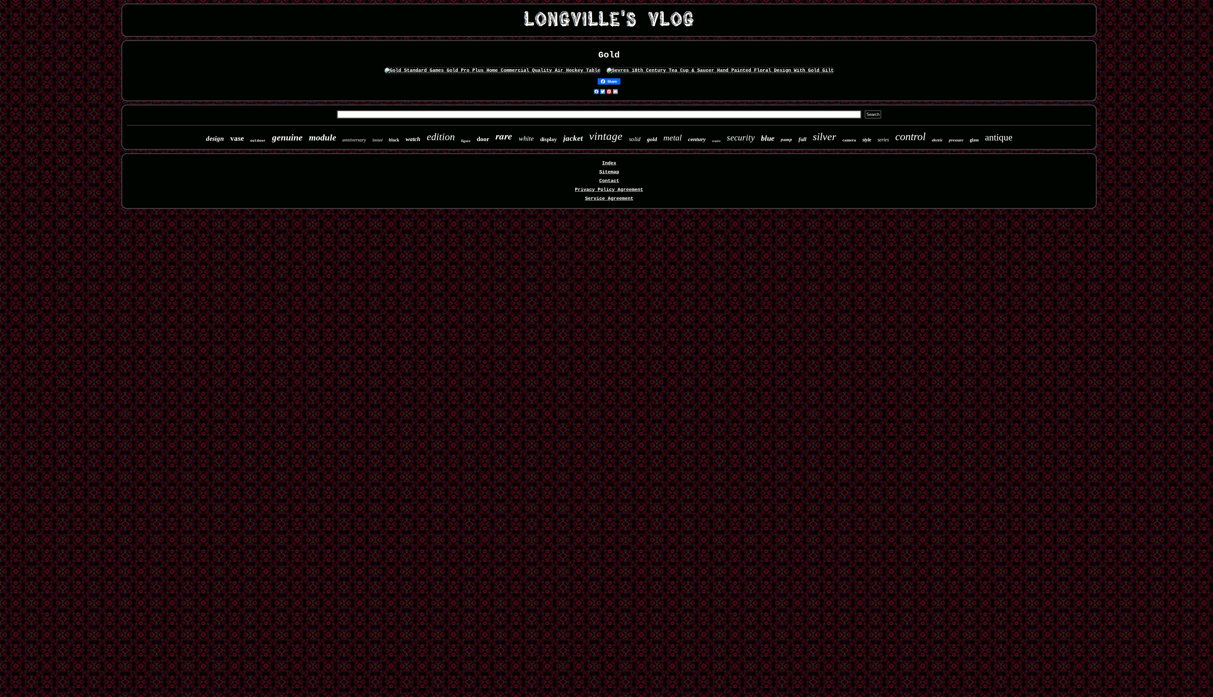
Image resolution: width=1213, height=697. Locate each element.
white (526, 138)
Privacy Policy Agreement (609, 190)
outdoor (258, 141)
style (866, 139)
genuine (287, 137)
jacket (573, 138)
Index (609, 163)
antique (998, 137)
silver (824, 136)
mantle (716, 141)
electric (937, 140)
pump (786, 139)
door (483, 138)
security (741, 137)
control (910, 136)
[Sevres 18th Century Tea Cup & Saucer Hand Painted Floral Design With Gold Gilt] (720, 70)
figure (465, 141)
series (883, 139)
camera (849, 140)
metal (672, 137)
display (548, 139)
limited (377, 140)
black (394, 140)
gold (652, 139)
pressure (956, 140)
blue (768, 138)
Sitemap (609, 172)
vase (237, 138)
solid (635, 139)
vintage (606, 136)
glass (974, 140)
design (215, 138)
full (802, 139)
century (697, 139)
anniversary (354, 139)
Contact (609, 181)
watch (413, 139)
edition (441, 136)
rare (504, 136)
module (322, 137)
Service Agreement (609, 198)
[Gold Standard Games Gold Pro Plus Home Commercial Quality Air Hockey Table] (492, 70)
